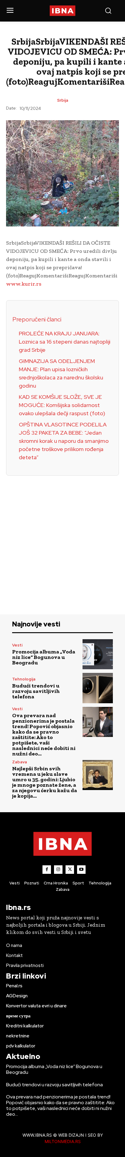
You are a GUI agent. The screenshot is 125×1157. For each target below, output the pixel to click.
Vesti (17, 645)
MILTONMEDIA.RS (63, 1141)
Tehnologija (23, 679)
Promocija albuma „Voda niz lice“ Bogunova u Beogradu (43, 657)
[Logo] (62, 10)
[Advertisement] (62, 538)
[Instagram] (58, 869)
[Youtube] (81, 869)
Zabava (19, 762)
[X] (70, 869)
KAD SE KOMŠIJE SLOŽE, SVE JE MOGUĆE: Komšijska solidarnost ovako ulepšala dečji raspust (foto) (62, 405)
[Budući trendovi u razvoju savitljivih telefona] (98, 688)
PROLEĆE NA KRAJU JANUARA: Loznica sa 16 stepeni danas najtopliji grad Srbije (64, 341)
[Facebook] (46, 869)
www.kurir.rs (23, 283)
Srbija (62, 100)
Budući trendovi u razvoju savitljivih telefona (36, 691)
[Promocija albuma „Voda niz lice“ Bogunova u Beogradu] (98, 654)
